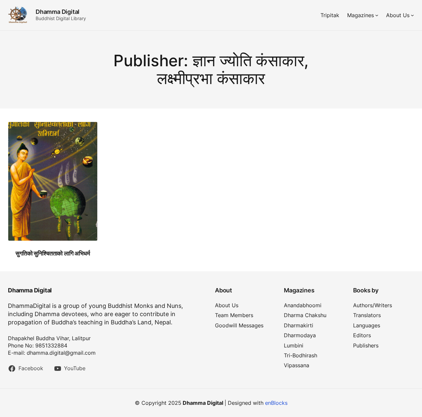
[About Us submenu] (412, 15)
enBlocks (276, 403)
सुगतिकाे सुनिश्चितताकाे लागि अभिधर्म (52, 253)
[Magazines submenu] (376, 15)
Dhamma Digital (57, 11)
